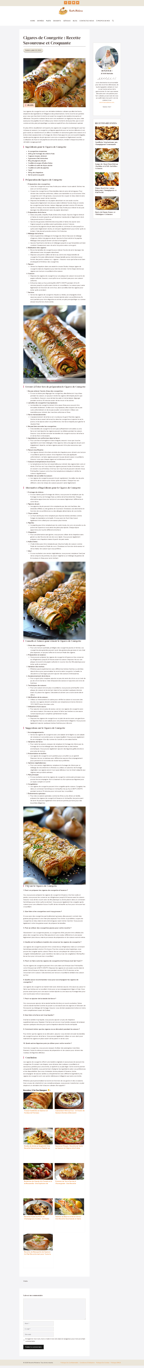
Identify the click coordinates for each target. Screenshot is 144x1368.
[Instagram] (69, 2)
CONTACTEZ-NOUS (86, 21)
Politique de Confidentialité (69, 1362)
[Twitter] (77, 2)
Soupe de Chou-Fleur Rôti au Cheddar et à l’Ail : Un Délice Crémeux (106, 166)
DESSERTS (57, 21)
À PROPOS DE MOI (103, 21)
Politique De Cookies (102, 1362)
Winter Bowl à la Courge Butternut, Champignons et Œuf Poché (105, 190)
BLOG (75, 21)
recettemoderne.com (106, 102)
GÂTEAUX (67, 21)
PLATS (48, 21)
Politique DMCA (116, 1362)
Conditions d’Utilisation (87, 1362)
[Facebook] (65, 2)
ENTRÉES (40, 21)
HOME (32, 21)
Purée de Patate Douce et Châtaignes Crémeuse (105, 213)
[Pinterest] (73, 2)
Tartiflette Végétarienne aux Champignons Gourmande (106, 143)
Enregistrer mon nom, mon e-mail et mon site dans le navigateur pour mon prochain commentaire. (55, 1340)
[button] (113, 21)
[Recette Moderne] (71, 11)
